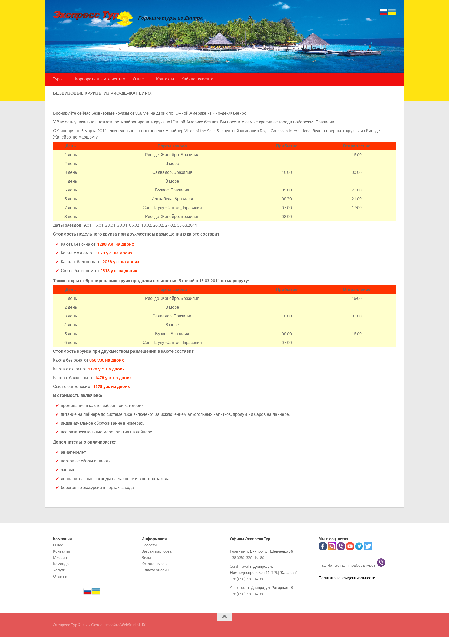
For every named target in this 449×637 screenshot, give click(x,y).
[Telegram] (359, 549)
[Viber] (341, 549)
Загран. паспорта (156, 551)
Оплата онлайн (155, 570)
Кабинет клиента (197, 79)
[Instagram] (332, 549)
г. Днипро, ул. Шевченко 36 (270, 551)
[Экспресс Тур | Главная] (93, 18)
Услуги (59, 570)
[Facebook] (323, 549)
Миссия (60, 557)
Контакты (165, 79)
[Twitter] (368, 549)
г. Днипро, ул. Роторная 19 (270, 587)
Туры (58, 79)
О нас (138, 79)
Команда (61, 564)
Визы (146, 557)
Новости (149, 545)
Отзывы (60, 576)
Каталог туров (154, 564)
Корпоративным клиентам (100, 79)
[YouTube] (350, 549)
